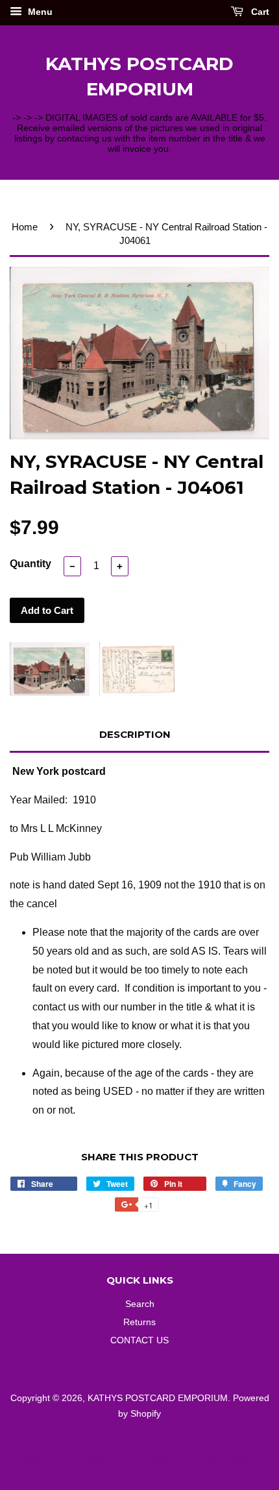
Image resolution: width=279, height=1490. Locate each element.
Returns (139, 1322)
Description (135, 734)
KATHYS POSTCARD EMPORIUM (139, 76)
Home (25, 226)
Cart (259, 11)
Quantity (30, 563)
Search (139, 1304)
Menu (39, 11)
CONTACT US (139, 1340)
